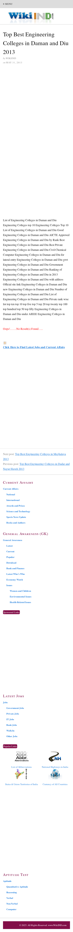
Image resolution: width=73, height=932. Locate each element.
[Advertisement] (36, 105)
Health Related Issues (20, 602)
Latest (9, 545)
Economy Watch (14, 579)
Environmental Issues (20, 596)
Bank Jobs (11, 725)
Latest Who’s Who (15, 574)
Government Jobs (15, 708)
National (10, 494)
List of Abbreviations (21, 766)
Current (10, 551)
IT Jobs (10, 719)
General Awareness (12, 540)
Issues (9, 585)
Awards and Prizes (15, 505)
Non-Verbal (12, 903)
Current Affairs (10, 488)
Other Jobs (11, 736)
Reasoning (11, 892)
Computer (11, 909)
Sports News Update (16, 517)
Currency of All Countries (55, 784)
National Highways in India (55, 766)
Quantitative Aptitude (17, 886)
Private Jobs (12, 713)
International (13, 500)
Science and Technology (18, 511)
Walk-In (10, 730)
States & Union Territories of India (21, 784)
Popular (10, 557)
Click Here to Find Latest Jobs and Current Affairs (34, 347)
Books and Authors (15, 522)
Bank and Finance (15, 568)
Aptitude (7, 881)
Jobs (5, 702)
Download (11, 562)
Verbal (9, 898)
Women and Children (20, 590)
